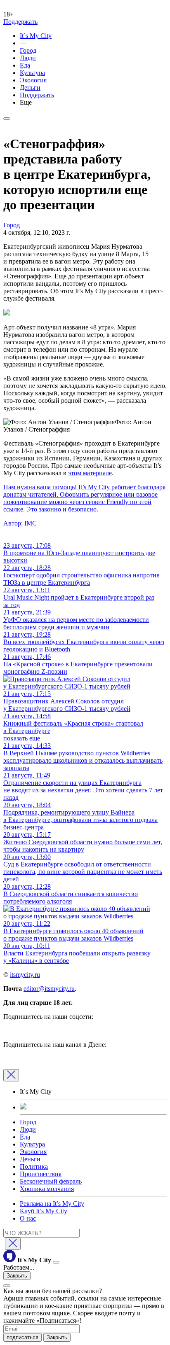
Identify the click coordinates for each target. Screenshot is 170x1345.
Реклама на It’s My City (52, 1203)
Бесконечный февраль (51, 1181)
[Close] (11, 1075)
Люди (28, 57)
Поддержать (20, 21)
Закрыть (17, 1276)
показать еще (21, 738)
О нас (28, 1218)
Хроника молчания (47, 1188)
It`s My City (36, 35)
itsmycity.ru (25, 974)
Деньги (30, 87)
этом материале (90, 472)
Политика (34, 1166)
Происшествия (40, 1173)
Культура (32, 72)
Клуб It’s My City (43, 1210)
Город (28, 50)
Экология (33, 80)
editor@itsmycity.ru (49, 988)
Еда (25, 65)
